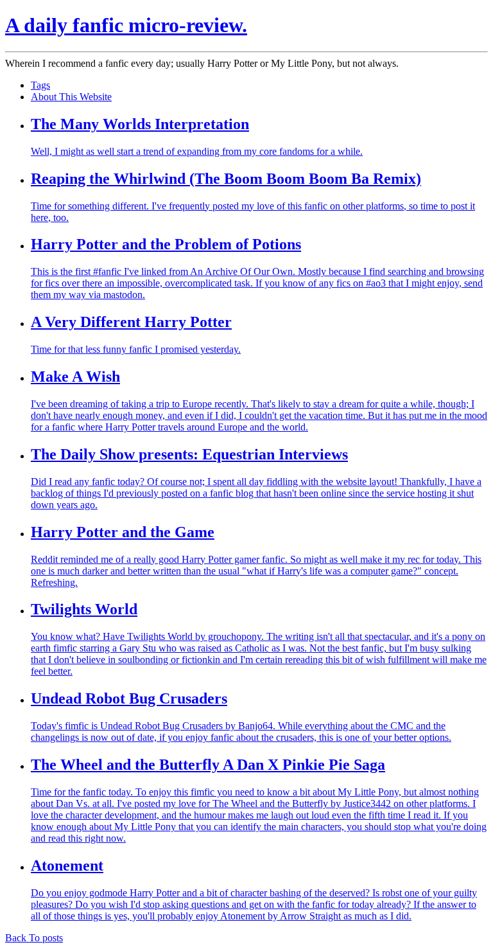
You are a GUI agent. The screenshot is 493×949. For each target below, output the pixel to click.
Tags (40, 85)
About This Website (71, 96)
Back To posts (34, 937)
